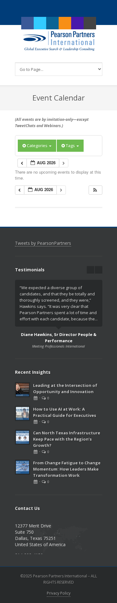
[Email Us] (90, 23)
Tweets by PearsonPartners (43, 243)
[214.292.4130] (77, 23)
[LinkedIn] (52, 23)
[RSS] (65, 23)
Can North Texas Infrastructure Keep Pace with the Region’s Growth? (66, 439)
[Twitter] (40, 23)
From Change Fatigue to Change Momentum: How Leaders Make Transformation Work (66, 469)
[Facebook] (27, 23)
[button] (95, 190)
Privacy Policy (59, 593)
